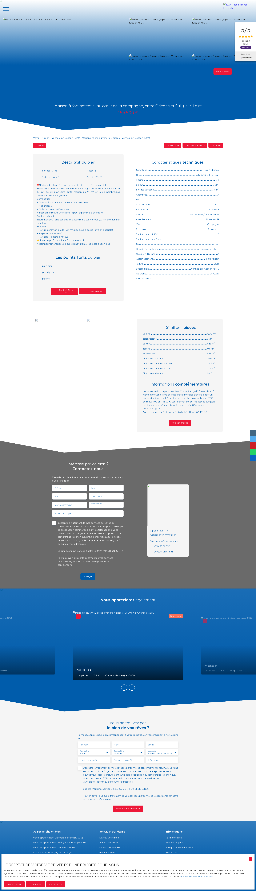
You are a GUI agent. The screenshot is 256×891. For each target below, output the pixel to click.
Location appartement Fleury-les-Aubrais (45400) (59, 842)
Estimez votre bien (109, 837)
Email (57, 496)
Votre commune (63, 505)
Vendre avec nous (109, 842)
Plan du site (171, 852)
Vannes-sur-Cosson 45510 (66, 137)
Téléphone (96, 496)
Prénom (59, 488)
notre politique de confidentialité (197, 876)
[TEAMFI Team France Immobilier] (238, 9)
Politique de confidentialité (179, 847)
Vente (36, 137)
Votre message (63, 513)
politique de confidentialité (97, 799)
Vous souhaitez (96, 504)
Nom (93, 488)
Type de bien (118, 751)
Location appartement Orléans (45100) (54, 847)
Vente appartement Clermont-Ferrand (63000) (58, 837)
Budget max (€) (88, 760)
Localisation (152, 751)
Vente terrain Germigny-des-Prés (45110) (54, 852)
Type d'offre (84, 751)
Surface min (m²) (123, 760)
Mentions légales (174, 842)
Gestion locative (107, 852)
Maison (45, 137)
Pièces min (153, 760)
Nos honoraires (173, 837)
